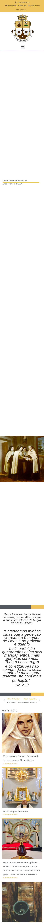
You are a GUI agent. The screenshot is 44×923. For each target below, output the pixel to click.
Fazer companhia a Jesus (15, 811)
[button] (23, 47)
